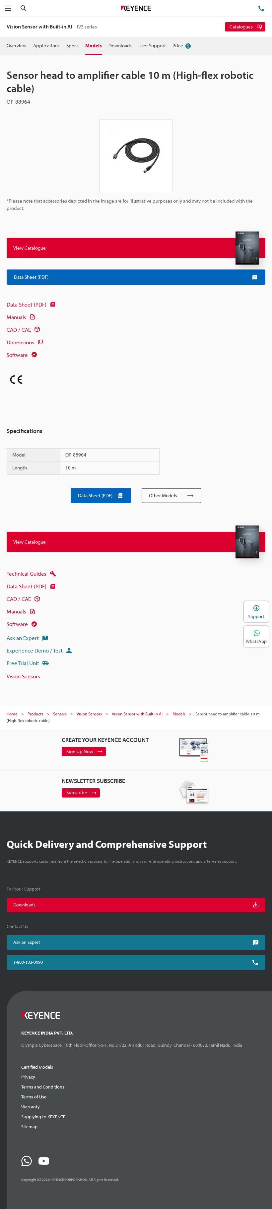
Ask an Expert (23, 637)
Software (17, 354)
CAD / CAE (19, 329)
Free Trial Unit (23, 662)
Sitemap (29, 1127)
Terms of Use (33, 1097)
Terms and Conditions (42, 1087)
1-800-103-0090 (28, 962)
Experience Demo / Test (35, 650)
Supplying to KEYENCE (43, 1117)
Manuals (16, 317)
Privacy (28, 1077)
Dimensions (20, 342)
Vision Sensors (23, 676)
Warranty (30, 1107)
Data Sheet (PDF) (26, 304)
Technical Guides (26, 573)
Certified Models (37, 1067)
